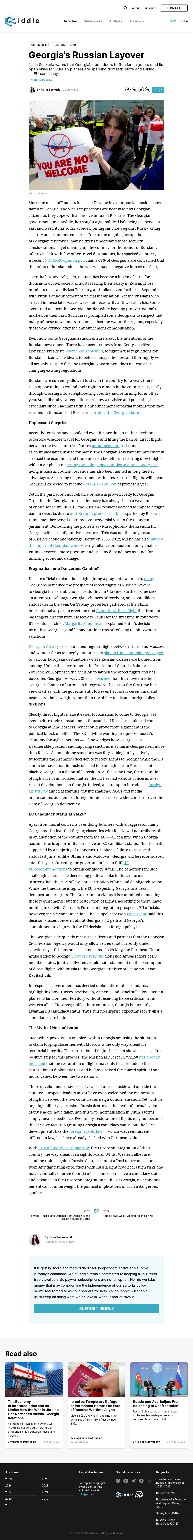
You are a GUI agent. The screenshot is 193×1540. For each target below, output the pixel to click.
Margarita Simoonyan (84, 623)
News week (92, 21)
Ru (181, 21)
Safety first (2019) (167, 1513)
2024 (8, 1485)
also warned (99, 678)
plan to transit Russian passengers (134, 652)
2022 (8, 1492)
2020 (8, 1498)
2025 (45, 1479)
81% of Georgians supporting (64, 1147)
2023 (45, 1485)
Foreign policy (39, 45)
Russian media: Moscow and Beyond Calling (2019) (171, 1503)
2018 (8, 1505)
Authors (116, 21)
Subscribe (150, 8)
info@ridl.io (86, 1494)
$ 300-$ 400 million (99, 484)
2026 (8, 1479)
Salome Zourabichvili (84, 351)
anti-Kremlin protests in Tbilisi (97, 513)
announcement (105, 445)
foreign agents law (85, 1131)
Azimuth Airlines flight (116, 610)
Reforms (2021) (165, 1493)
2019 (45, 1498)
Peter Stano (137, 913)
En (186, 21)
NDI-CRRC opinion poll (65, 260)
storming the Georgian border (115, 412)
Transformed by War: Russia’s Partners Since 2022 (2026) (170, 1482)
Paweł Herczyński (87, 956)
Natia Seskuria (51, 89)
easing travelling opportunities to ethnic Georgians (112, 464)
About (136, 8)
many (149, 578)
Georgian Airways (45, 646)
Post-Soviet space (65, 45)
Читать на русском (41, 79)
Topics (135, 21)
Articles (70, 21)
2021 (45, 1492)
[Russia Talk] (133, 1495)
